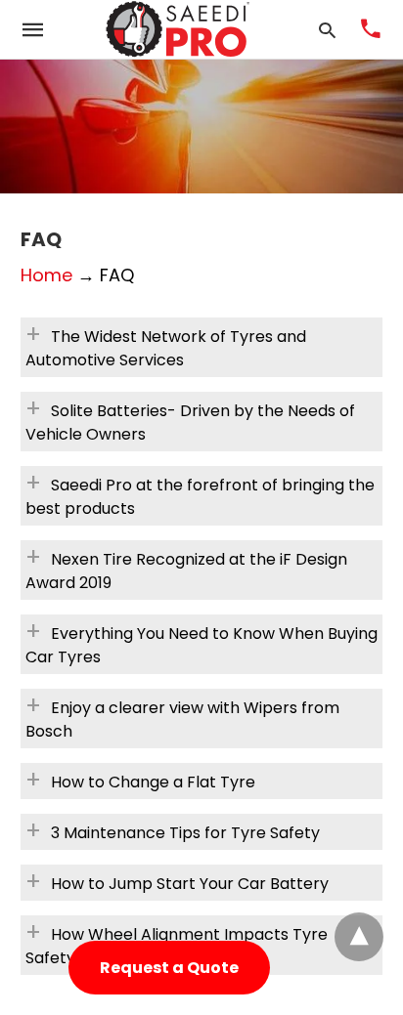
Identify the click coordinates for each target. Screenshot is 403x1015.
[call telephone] (370, 30)
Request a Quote (169, 967)
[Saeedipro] (178, 29)
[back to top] (359, 936)
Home (46, 275)
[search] (327, 29)
